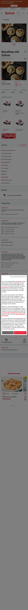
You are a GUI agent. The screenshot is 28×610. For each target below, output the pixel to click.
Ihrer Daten (5, 287)
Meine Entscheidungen (7, 332)
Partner (20, 281)
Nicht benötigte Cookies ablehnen (18, 276)
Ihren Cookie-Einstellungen (10, 312)
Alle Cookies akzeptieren (20, 332)
